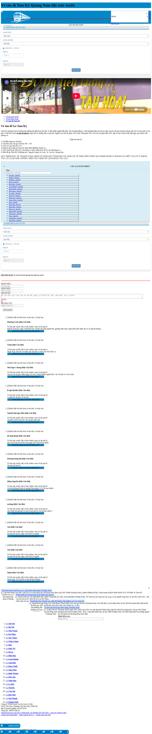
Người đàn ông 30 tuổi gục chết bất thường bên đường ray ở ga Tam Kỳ (57, 601)
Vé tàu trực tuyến (12, 117)
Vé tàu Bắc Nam (12, 119)
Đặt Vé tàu (149, 15)
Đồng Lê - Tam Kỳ (15, 209)
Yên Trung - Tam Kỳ (15, 213)
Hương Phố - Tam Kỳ (15, 211)
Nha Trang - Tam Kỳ (15, 191)
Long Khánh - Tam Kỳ (16, 186)
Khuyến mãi (115, 24)
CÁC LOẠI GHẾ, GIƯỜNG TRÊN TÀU (21, 158)
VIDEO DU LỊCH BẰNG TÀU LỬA (53, 158)
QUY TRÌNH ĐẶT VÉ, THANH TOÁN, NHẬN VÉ (22, 156)
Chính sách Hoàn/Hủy (9, 715)
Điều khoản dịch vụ (26, 715)
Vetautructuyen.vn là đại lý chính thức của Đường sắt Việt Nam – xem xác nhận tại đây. (34, 713)
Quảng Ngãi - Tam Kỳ (16, 200)
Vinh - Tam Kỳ (13, 216)
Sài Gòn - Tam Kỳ (14, 175)
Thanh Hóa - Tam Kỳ (15, 218)
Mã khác (4, 299)
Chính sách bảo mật (43, 715)
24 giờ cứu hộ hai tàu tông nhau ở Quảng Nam (61, 607)
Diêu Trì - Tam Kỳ (14, 195)
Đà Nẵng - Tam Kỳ (15, 180)
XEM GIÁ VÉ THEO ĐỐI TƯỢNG (81, 156)
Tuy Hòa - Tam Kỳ (15, 193)
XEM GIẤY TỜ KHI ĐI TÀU (55, 156)
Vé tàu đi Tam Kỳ (13, 121)
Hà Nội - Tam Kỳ (14, 177)
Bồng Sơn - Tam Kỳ (15, 198)
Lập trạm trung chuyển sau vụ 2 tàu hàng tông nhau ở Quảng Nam (26, 590)
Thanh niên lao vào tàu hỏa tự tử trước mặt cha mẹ (35, 595)
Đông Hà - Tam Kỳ (15, 204)
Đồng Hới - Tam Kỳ (15, 207)
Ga (10, 624)
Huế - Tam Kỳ (13, 202)
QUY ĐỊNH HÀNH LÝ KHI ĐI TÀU (111, 156)
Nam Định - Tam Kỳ (15, 220)
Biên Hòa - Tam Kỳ (15, 184)
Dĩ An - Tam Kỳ (14, 182)
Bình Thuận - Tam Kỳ (16, 189)
